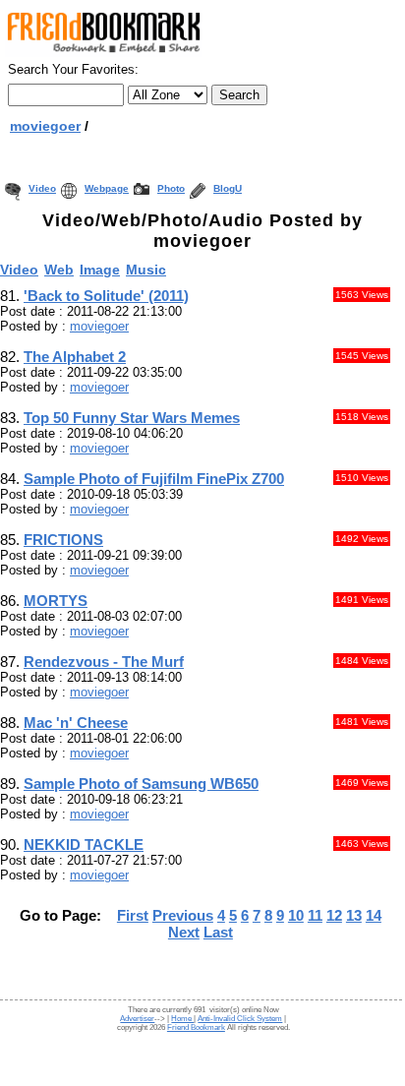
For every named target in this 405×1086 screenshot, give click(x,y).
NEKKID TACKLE (84, 844)
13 (354, 915)
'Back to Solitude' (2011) (106, 295)
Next (184, 932)
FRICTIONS (63, 539)
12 (334, 915)
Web (59, 269)
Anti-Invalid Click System (240, 1018)
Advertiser (137, 1018)
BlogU (227, 188)
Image (100, 269)
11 (315, 915)
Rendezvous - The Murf (104, 661)
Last (218, 932)
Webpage (107, 188)
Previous (182, 915)
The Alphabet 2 (75, 356)
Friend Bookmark (196, 1027)
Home (182, 1018)
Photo (171, 188)
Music (146, 269)
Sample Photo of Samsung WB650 (141, 783)
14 (373, 915)
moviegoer (45, 126)
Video (42, 188)
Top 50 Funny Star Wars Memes (132, 417)
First (132, 915)
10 (296, 915)
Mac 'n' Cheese (76, 722)
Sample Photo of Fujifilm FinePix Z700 (154, 478)
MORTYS (55, 600)
